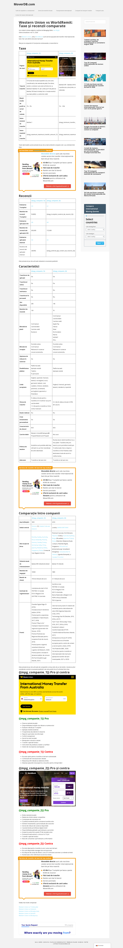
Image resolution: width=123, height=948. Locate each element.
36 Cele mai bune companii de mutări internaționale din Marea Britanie (94, 194)
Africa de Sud (63, 546)
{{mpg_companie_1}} (34, 53)
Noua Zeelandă (36, 540)
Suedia (39, 537)
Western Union (26, 37)
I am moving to (90, 233)
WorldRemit (39, 37)
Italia (40, 545)
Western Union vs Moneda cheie (29, 911)
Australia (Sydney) (68, 536)
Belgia (54, 538)
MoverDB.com (24, 4)
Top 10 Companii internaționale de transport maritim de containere (94, 172)
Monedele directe (48, 154)
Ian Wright (56, 30)
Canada (39, 542)
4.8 (32, 222)
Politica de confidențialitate (58, 942)
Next (99, 243)
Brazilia (34, 537)
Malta (45, 548)
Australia (45, 537)
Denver (34, 526)
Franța (44, 542)
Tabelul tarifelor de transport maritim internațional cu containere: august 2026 (94, 42)
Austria (34, 542)
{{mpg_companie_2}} (66, 53)
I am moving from (91, 226)
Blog (36, 942)
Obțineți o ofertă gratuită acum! (56, 186)
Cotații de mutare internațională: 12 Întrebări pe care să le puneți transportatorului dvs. (94, 150)
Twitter (86, 942)
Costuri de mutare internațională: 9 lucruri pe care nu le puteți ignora (94, 107)
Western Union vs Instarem (27, 909)
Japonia (34, 548)
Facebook (80, 942)
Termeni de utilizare (72, 942)
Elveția (41, 550)
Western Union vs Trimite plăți (28, 907)
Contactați (46, 942)
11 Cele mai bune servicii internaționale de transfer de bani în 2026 (94, 85)
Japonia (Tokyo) (69, 538)
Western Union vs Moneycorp (28, 915)
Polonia (44, 540)
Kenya (54, 541)
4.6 (32, 240)
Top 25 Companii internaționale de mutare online (93, 64)
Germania (35, 545)
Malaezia (40, 548)
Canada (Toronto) (57, 557)
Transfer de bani (39, 150)
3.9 (32, 206)
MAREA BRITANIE (62, 527)
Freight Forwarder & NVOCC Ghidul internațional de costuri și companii (94, 128)
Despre (40, 942)
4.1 (47, 206)
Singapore (35, 550)
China (44, 545)
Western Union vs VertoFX (27, 913)
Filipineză (55, 536)
